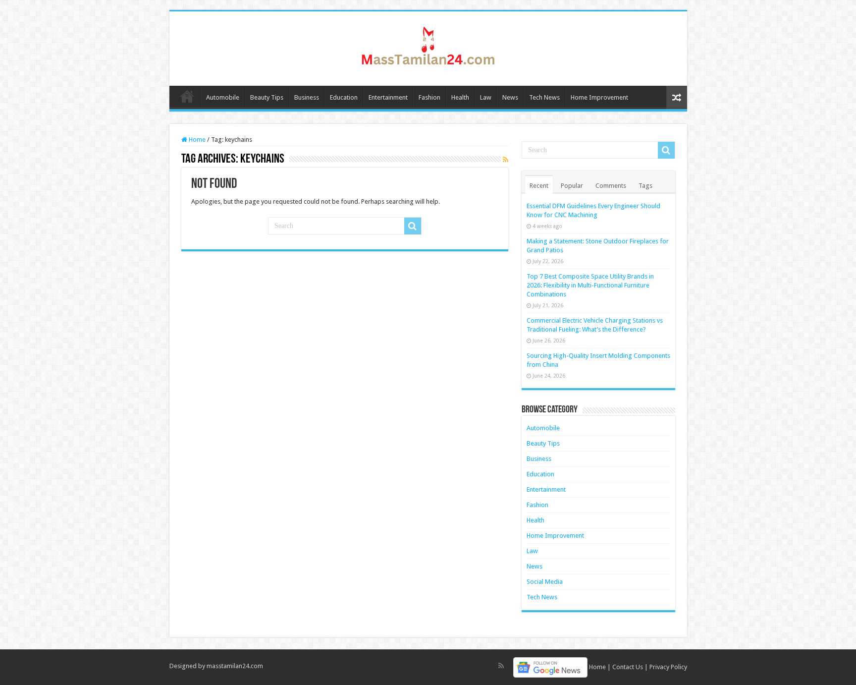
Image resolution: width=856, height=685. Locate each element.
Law (485, 97)
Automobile (222, 97)
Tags (645, 185)
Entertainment (388, 97)
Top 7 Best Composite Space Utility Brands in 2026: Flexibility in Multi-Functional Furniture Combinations (590, 285)
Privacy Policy (668, 667)
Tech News (544, 97)
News (510, 97)
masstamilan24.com (235, 666)
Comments (610, 185)
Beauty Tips (266, 97)
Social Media (545, 581)
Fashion (429, 97)
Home (187, 96)
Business (306, 97)
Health (460, 97)
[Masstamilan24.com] (428, 46)
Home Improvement (599, 97)
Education (344, 97)
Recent (539, 185)
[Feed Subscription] (505, 160)
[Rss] (501, 666)
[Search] (412, 226)
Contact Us (627, 667)
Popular (572, 185)
